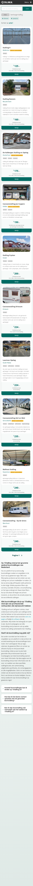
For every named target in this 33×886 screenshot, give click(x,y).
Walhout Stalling (9, 469)
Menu (27, 2)
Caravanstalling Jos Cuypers (14, 204)
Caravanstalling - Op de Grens (14, 521)
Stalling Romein (9, 99)
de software (16, 619)
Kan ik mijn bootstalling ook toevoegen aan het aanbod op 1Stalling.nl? (15, 709)
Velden (11, 206)
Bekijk (16, 74)
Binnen (6, 18)
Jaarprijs (15, 18)
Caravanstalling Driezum (12, 306)
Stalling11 (7, 47)
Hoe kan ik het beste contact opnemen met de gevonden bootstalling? (15, 698)
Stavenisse (12, 472)
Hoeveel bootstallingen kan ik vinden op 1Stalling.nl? (15, 688)
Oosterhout (12, 155)
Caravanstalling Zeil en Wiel (14, 418)
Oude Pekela (7, 363)
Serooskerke (13, 421)
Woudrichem (7, 102)
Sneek (5, 258)
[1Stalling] (7, 2)
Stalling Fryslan (9, 255)
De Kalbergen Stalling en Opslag (15, 152)
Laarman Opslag (9, 360)
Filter (5, 15)
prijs (10, 23)
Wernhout (6, 523)
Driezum (5, 309)
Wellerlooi (12, 50)
